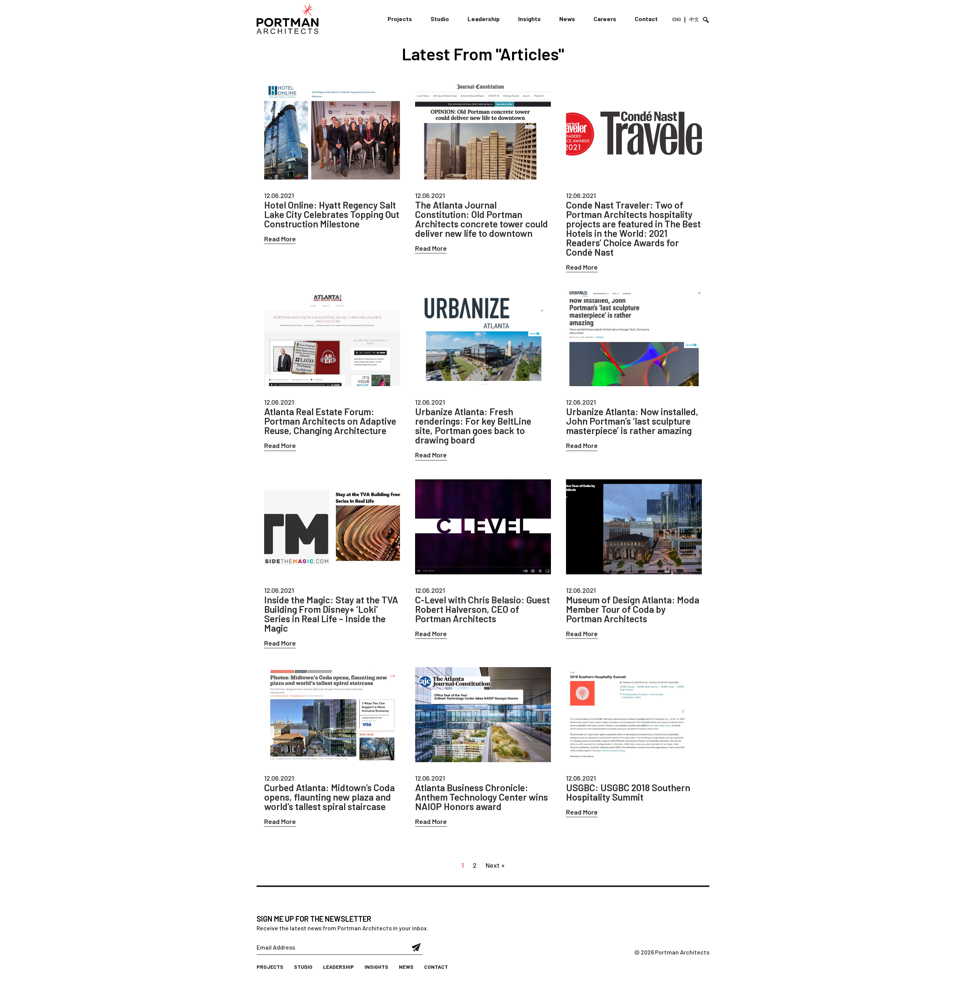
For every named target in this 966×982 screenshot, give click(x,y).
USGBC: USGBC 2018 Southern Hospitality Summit (628, 792)
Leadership (484, 18)
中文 (694, 19)
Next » (495, 865)
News (567, 18)
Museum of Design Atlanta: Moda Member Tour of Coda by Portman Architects (632, 609)
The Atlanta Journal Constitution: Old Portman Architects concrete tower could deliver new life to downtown (481, 219)
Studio (440, 18)
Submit (416, 947)
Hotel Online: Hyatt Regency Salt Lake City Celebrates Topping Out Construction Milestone (331, 214)
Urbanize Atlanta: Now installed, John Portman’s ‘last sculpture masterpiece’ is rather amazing (632, 421)
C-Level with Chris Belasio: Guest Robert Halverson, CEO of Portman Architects (482, 609)
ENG (676, 19)
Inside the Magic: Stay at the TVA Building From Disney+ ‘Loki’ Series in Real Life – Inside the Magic (331, 614)
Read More (280, 239)
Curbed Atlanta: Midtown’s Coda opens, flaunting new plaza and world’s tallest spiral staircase (329, 797)
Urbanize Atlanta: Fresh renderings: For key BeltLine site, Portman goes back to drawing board (473, 426)
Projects (400, 18)
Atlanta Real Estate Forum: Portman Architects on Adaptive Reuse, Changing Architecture (330, 421)
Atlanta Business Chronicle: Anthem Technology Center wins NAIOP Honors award (481, 797)
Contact (646, 18)
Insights (529, 18)
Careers (605, 18)
